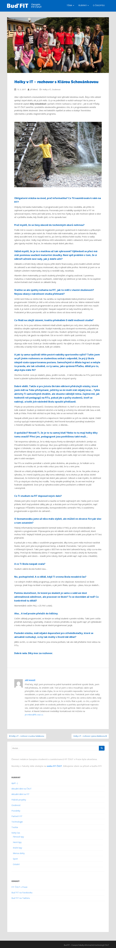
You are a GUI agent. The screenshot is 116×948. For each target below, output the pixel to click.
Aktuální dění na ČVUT (21, 788)
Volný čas (15, 832)
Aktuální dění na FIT (20, 794)
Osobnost (56, 89)
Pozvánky (15, 810)
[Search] (102, 748)
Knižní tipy (17, 847)
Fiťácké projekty (18, 799)
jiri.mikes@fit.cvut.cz (34, 714)
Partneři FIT (16, 816)
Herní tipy (17, 842)
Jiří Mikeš (34, 89)
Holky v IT (47, 89)
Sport (15, 858)
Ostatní (16, 864)
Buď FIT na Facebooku (21, 892)
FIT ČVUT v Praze (19, 887)
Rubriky (82, 5)
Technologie (17, 821)
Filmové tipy (18, 836)
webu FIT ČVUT (54, 766)
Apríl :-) (14, 783)
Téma (70, 5)
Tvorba (14, 827)
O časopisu (99, 5)
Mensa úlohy (19, 853)
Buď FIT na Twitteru (20, 898)
